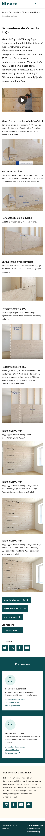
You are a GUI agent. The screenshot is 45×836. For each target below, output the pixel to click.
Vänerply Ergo (11, 630)
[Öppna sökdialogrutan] (36, 4)
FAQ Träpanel (11, 617)
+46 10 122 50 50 (12, 702)
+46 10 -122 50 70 (12, 750)
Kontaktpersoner (11, 705)
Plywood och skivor (30, 12)
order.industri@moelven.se (15, 747)
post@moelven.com (35, 825)
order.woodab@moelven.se (15, 699)
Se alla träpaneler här (15, 600)
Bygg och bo (14, 12)
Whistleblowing (33, 831)
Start (4, 12)
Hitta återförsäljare (13, 608)
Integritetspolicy (33, 828)
